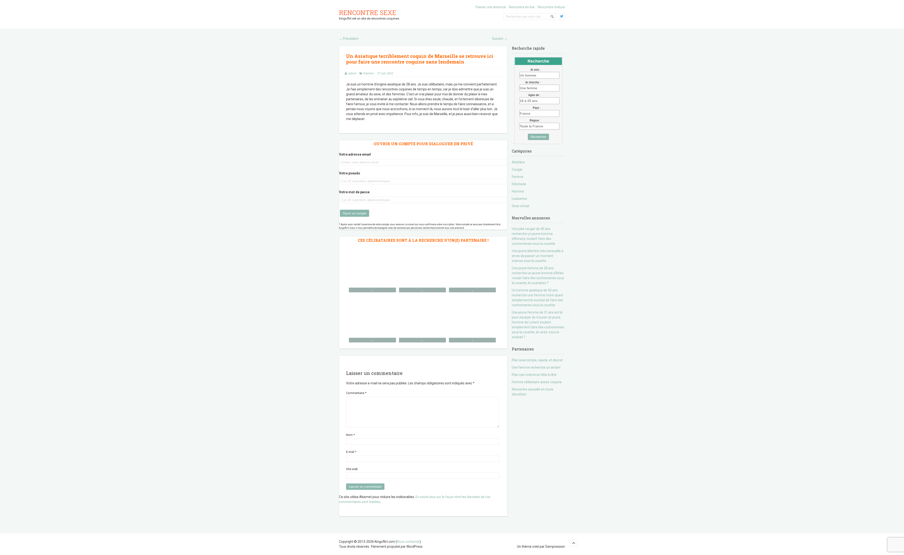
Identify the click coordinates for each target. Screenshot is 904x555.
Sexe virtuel (520, 206)
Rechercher (538, 137)
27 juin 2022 (385, 73)
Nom (350, 435)
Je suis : (535, 69)
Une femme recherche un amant (536, 367)
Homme (368, 73)
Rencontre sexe (367, 12)
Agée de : (534, 95)
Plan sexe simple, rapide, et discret (537, 360)
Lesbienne (519, 199)
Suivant (499, 38)
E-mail (351, 452)
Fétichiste (519, 184)
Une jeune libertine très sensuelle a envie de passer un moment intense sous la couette (537, 256)
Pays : (537, 107)
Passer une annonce (491, 7)
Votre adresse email (355, 154)
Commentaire (356, 393)
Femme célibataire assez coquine (537, 382)
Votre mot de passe (354, 192)
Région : (535, 120)
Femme (517, 177)
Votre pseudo (349, 173)
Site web (352, 469)
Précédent (349, 38)
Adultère (518, 162)
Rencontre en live (522, 7)
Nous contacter (408, 541)
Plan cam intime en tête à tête (534, 375)
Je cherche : (533, 82)
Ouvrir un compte (354, 213)
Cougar (517, 169)
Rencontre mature (551, 7)
